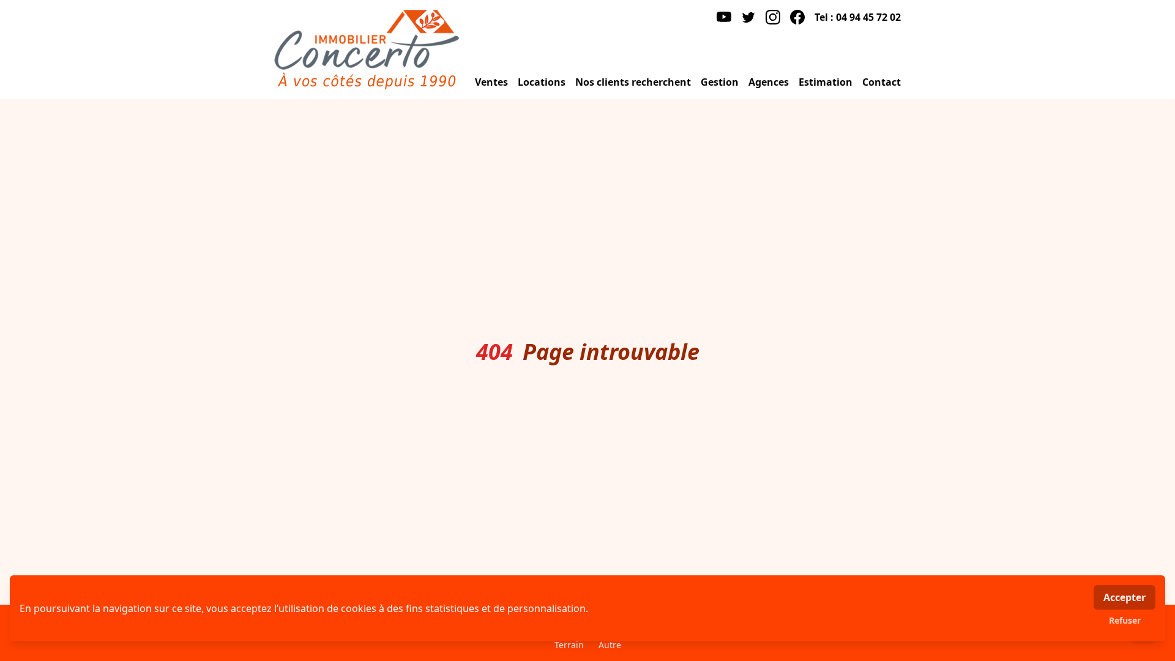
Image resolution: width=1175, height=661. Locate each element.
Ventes (491, 82)
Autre (610, 645)
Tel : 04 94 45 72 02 (858, 17)
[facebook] (797, 17)
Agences (768, 82)
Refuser (1125, 620)
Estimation (825, 82)
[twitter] (748, 17)
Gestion (720, 82)
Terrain (569, 645)
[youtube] (724, 17)
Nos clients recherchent (633, 82)
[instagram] (773, 17)
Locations (541, 82)
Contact (881, 82)
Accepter (1124, 597)
